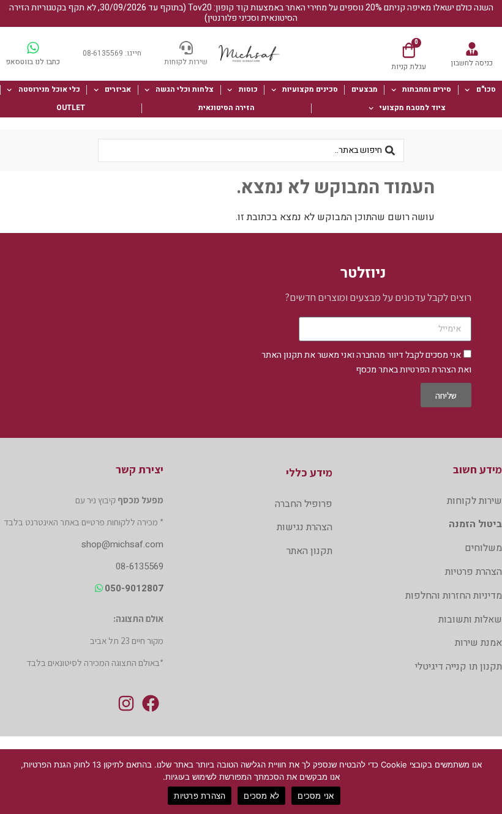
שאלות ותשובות (470, 619)
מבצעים (364, 89)
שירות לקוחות (186, 61)
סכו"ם (486, 89)
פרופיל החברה (303, 504)
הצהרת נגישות (304, 527)
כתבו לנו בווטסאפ (33, 61)
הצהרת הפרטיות (428, 369)
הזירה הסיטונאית (226, 107)
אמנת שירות (478, 642)
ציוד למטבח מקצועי (413, 107)
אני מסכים (316, 796)
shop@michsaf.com (122, 544)
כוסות (248, 89)
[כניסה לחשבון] (472, 49)
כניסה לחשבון (472, 62)
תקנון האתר (281, 355)
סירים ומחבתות (426, 89)
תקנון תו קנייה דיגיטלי (458, 666)
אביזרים (118, 89)
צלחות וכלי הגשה (184, 89)
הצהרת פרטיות (473, 571)
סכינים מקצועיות (310, 89)
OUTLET (70, 107)
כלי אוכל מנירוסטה (49, 89)
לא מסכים (261, 796)
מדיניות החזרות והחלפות (453, 595)
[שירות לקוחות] (186, 47)
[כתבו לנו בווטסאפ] (33, 47)
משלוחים (483, 548)
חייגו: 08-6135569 (112, 53)
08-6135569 (139, 566)
